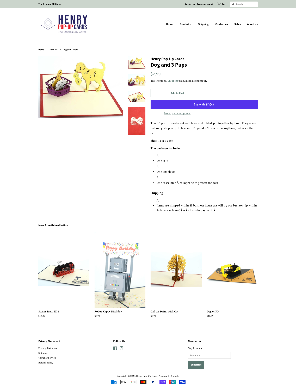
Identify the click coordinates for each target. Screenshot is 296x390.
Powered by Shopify (168, 376)
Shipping (203, 24)
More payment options (177, 113)
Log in (188, 4)
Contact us (221, 24)
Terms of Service (47, 357)
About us (252, 24)
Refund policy (45, 362)
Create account (205, 4)
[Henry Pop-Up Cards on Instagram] (121, 348)
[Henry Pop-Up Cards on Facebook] (115, 348)
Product (185, 24)
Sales (237, 24)
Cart (224, 4)
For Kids (54, 49)
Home (169, 24)
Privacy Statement (48, 348)
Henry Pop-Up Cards (146, 376)
